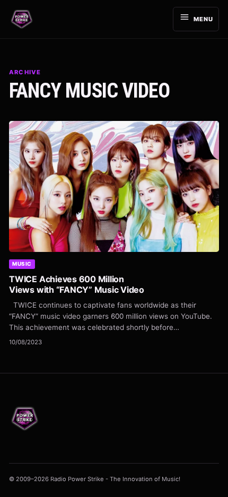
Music (22, 263)
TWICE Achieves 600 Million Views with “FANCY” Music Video (76, 284)
